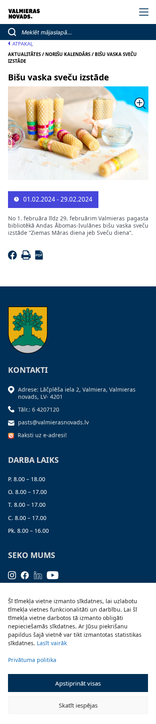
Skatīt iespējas (78, 705)
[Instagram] (14, 574)
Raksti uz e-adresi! (42, 435)
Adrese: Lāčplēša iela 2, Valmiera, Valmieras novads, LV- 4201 (77, 393)
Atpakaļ (22, 43)
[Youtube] (55, 574)
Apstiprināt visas (78, 683)
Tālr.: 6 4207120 (38, 409)
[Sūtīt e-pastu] (13, 422)
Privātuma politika (32, 660)
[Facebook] (14, 257)
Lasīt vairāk (52, 643)
